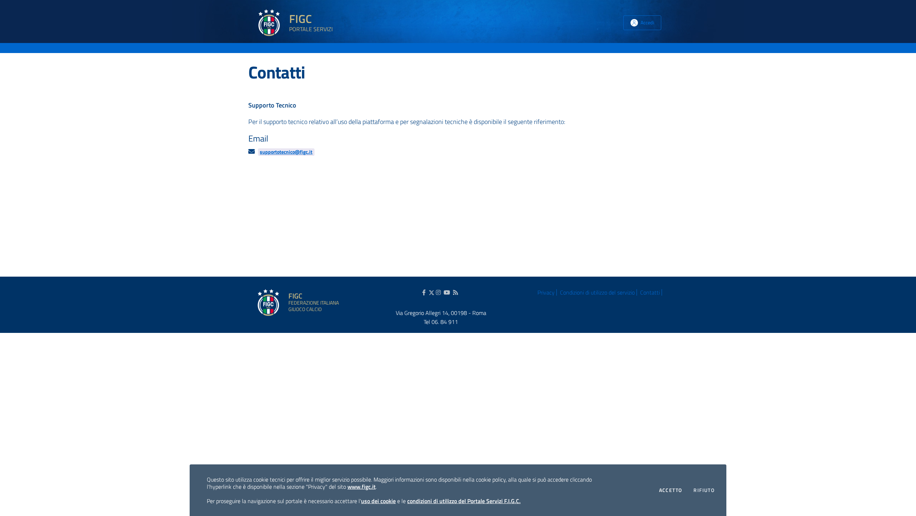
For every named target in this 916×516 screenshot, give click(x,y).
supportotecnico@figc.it (286, 152)
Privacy (546, 292)
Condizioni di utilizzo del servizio (597, 292)
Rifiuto (704, 490)
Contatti (650, 292)
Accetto (670, 490)
